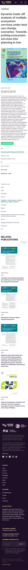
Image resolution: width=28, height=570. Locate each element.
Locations (4, 477)
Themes (4, 495)
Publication (5, 9)
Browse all (24, 242)
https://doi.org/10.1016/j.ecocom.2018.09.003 (12, 151)
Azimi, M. (16, 201)
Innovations (5, 501)
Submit (21, 544)
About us (4, 470)
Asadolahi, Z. (4, 200)
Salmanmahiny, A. (12, 200)
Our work (4, 473)
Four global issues (6, 492)
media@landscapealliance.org (9, 535)
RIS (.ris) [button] (4, 169)
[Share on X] (5, 91)
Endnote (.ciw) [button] (6, 173)
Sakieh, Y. (20, 200)
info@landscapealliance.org (9, 530)
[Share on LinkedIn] (8, 91)
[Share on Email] (14, 91)
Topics (4, 498)
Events (4, 482)
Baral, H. (11, 201)
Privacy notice (6, 564)
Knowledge (5, 475)
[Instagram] (11, 91)
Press (3, 485)
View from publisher (7, 143)
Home (3, 468)
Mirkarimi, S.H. (4, 201)
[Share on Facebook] (2, 91)
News (3, 480)
